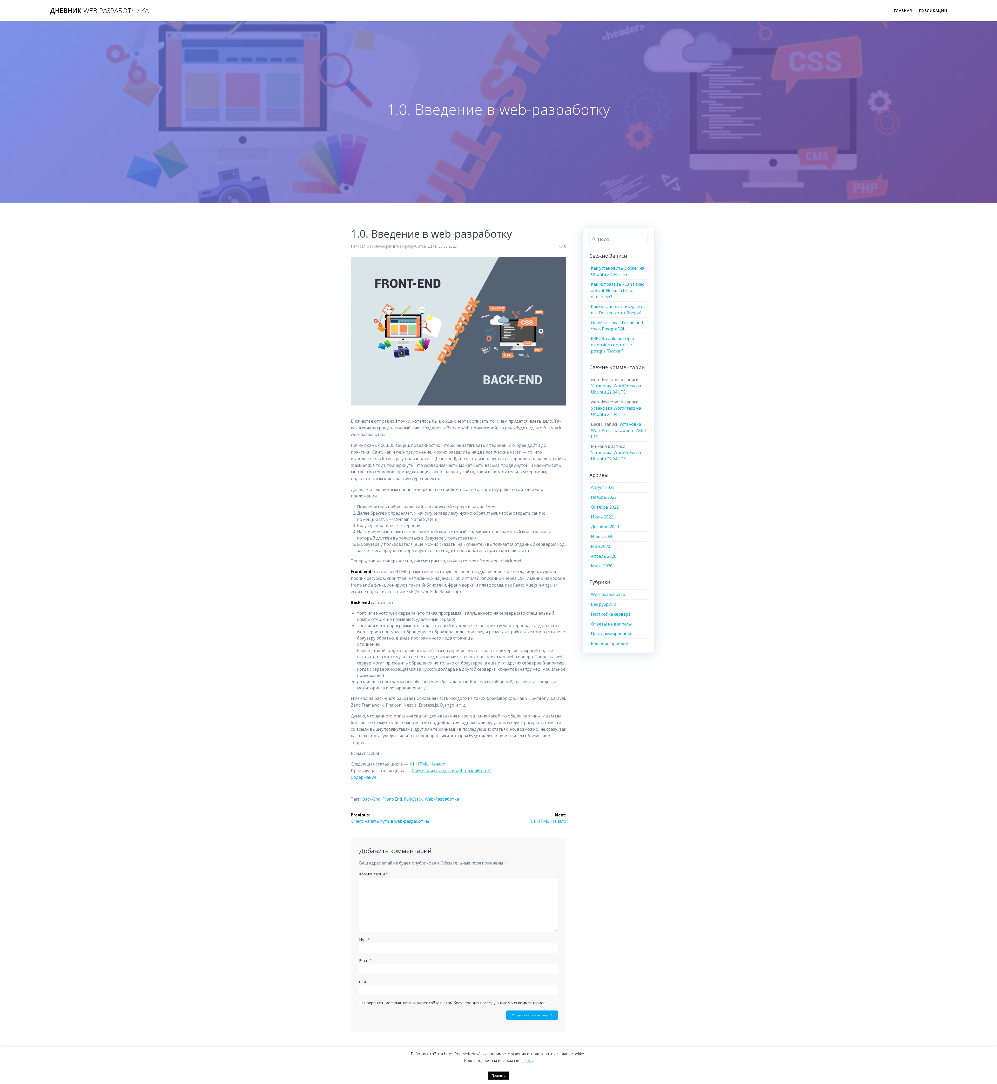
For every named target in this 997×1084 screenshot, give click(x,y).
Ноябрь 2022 (604, 497)
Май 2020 (600, 546)
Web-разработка (411, 246)
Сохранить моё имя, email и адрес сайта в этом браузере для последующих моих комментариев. (455, 1002)
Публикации (933, 10)
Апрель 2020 (603, 556)
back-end (371, 799)
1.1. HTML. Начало (427, 764)
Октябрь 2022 (605, 507)
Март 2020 (601, 566)
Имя (364, 939)
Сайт (363, 981)
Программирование (611, 633)
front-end (392, 799)
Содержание (363, 777)
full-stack (413, 799)
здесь (528, 1060)
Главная (903, 10)
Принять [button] (498, 1075)
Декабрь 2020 (605, 526)
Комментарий (373, 873)
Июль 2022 (602, 517)
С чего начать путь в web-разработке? (451, 771)
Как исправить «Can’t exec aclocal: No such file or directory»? (617, 290)
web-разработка (442, 799)
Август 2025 (603, 487)
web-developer (379, 246)
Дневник (99, 10)
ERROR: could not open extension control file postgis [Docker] (613, 345)
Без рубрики (603, 604)
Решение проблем (609, 643)
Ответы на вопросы (611, 624)
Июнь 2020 (602, 536)
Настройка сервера (611, 614)
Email (365, 960)
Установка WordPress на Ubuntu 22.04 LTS (618, 430)
